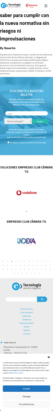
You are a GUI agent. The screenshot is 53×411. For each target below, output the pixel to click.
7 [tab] (28, 261)
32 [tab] (33, 269)
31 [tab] (28, 269)
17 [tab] (20, 265)
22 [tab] (41, 265)
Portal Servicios (26, 309)
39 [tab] (22, 273)
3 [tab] (11, 261)
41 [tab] (30, 273)
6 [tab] (24, 261)
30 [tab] (24, 269)
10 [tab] (41, 261)
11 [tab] (45, 261)
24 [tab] (49, 265)
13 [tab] (3, 265)
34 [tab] (41, 269)
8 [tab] (33, 261)
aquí (44, 137)
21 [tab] (37, 265)
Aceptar (26, 388)
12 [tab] (49, 261)
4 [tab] (16, 261)
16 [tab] (16, 265)
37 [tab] (13, 273)
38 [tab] (18, 273)
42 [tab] (35, 273)
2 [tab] (7, 261)
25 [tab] (3, 269)
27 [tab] (11, 269)
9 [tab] (37, 261)
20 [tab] (33, 265)
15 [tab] (11, 265)
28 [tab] (16, 269)
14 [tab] (7, 265)
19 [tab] (28, 265)
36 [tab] (49, 269)
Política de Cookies (16, 373)
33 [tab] (37, 269)
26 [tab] (7, 269)
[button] (48, 357)
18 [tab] (24, 265)
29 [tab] (20, 269)
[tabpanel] (26, 241)
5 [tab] (20, 261)
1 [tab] (26, 211)
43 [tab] (39, 273)
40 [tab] (26, 273)
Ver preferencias (26, 404)
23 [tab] (45, 265)
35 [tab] (45, 269)
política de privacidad (37, 142)
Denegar (27, 396)
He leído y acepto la (28, 142)
